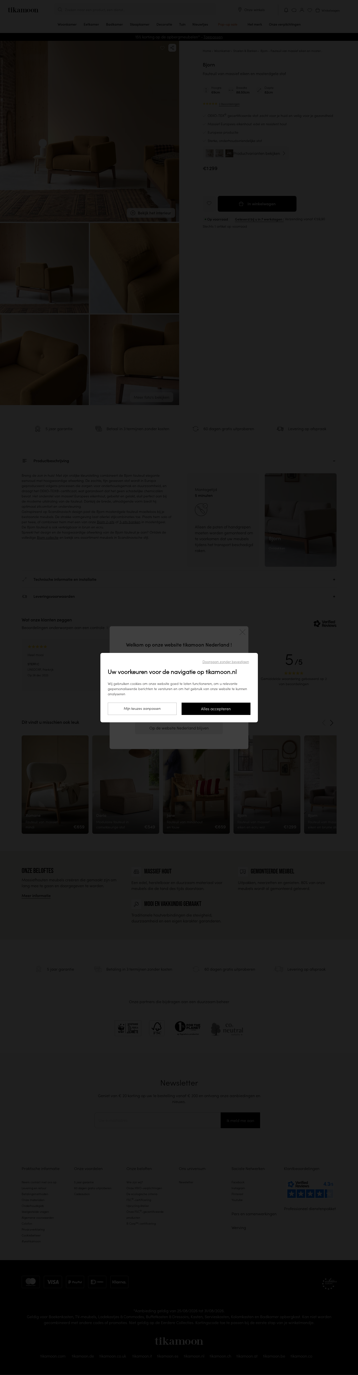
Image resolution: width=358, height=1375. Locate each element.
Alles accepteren (216, 708)
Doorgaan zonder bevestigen (225, 662)
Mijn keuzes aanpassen (142, 708)
